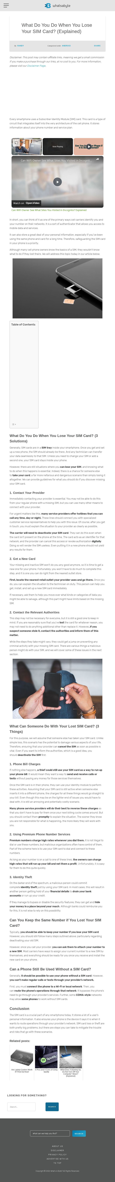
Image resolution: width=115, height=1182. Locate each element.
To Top (58, 1163)
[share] (97, 159)
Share (97, 46)
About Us (57, 1146)
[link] (16, 161)
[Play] (89, 147)
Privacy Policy (57, 1155)
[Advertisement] (57, 93)
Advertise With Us (57, 1159)
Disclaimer (57, 1150)
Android (66, 46)
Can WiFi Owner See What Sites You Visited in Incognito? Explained (57, 160)
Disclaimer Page (36, 65)
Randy (20, 46)
